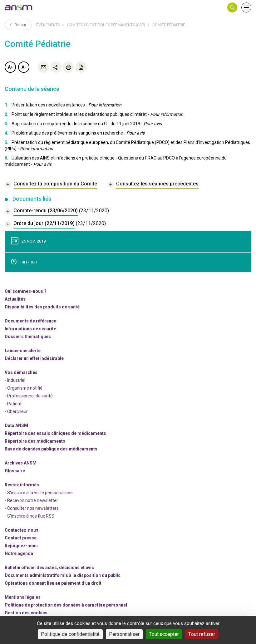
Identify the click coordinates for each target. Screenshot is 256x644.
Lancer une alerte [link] (23, 350)
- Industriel (15, 380)
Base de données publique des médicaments (51, 448)
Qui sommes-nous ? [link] (26, 291)
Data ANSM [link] (16, 425)
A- (24, 67)
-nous (21, 545)
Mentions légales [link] (23, 597)
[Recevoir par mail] (43, 67)
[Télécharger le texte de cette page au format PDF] (80, 67)
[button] (232, 7)
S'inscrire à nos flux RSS (30, 516)
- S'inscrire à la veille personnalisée (39, 492)
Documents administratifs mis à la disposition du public (63, 575)
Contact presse (21, 537)
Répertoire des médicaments (35, 441)
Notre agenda (19, 553)
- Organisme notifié (23, 388)
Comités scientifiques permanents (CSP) (106, 25)
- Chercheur (16, 411)
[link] (18, 7)
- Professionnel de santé (29, 395)
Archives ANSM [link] (21, 462)
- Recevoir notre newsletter (31, 500)
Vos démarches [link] (21, 372)
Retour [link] (20, 25)
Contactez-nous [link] (21, 530)
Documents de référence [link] (30, 320)
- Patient (13, 403)
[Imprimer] (68, 67)
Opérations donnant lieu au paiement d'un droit (53, 583)
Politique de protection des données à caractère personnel (66, 604)
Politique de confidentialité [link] (70, 634)
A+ (10, 67)
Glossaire (15, 470)
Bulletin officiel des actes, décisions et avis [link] (49, 567)
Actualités (15, 299)
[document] (57, 211)
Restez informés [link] (22, 484)
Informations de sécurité (30, 328)
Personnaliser (124, 634)
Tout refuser (201, 634)
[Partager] (56, 67)
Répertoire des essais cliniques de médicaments (55, 433)
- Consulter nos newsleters (32, 508)
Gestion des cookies (26, 612)
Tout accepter (164, 634)
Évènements (48, 25)
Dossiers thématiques (28, 336)
